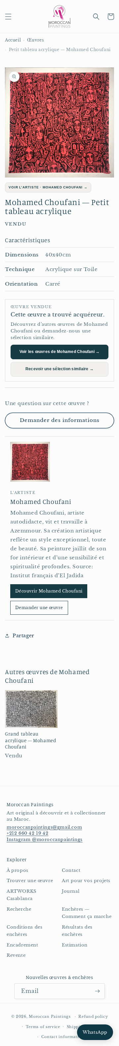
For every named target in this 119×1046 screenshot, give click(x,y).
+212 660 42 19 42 (27, 833)
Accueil (13, 39)
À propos (17, 870)
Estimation (75, 944)
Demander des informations (59, 420)
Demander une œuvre (39, 607)
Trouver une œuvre (30, 880)
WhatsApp (95, 1032)
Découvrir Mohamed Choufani (48, 591)
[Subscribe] (97, 991)
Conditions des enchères (24, 931)
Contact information (62, 1036)
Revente (16, 955)
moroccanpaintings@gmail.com (44, 827)
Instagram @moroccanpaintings (45, 839)
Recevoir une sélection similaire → (59, 369)
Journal (70, 891)
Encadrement (22, 944)
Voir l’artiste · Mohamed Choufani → (48, 187)
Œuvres (35, 39)
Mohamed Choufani (40, 501)
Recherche (19, 909)
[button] (8, 16)
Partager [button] (23, 636)
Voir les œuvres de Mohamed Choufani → (60, 351)
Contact (71, 870)
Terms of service (43, 1026)
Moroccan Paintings (50, 1016)
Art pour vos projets (86, 880)
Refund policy (93, 1016)
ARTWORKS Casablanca (21, 895)
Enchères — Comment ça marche (86, 913)
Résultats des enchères (77, 931)
